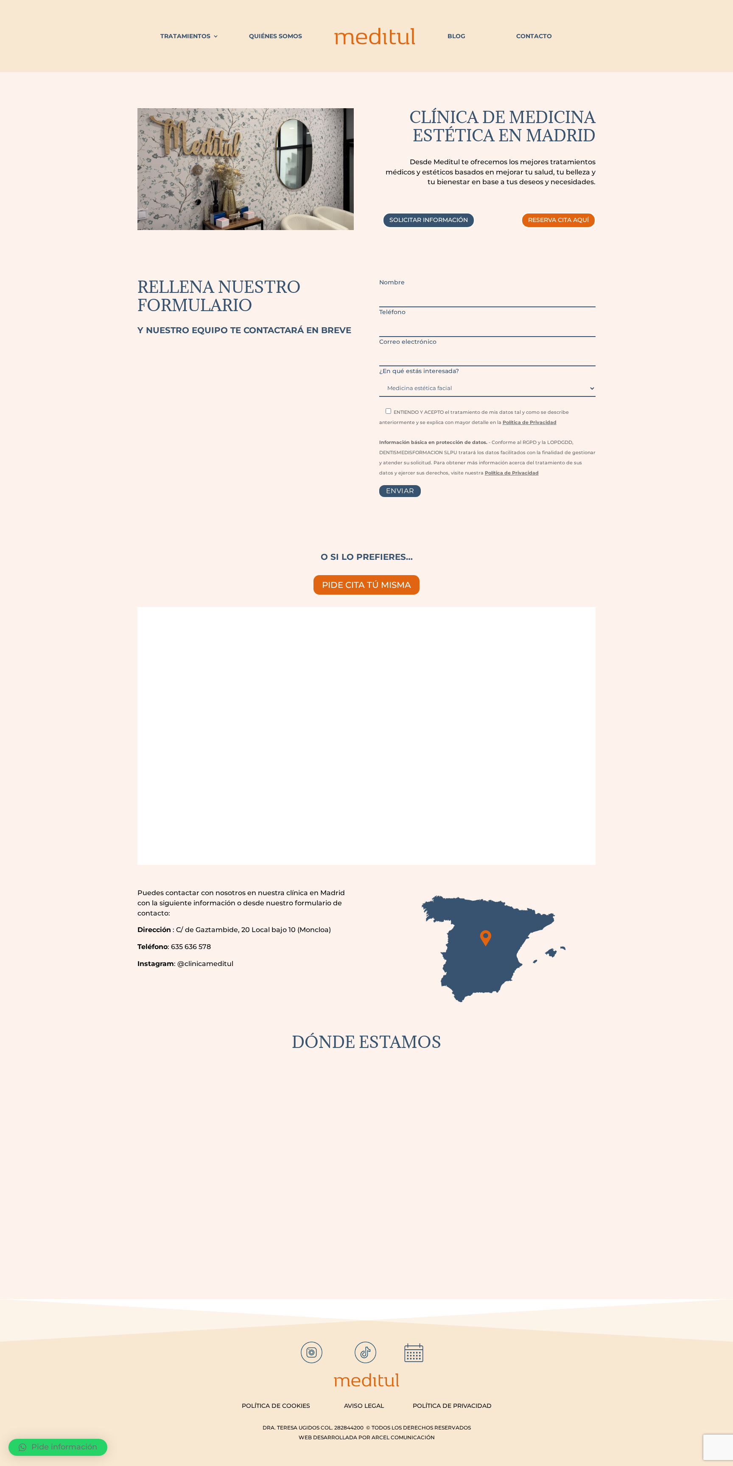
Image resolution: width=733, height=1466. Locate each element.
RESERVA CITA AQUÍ (558, 220)
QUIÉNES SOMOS (275, 36)
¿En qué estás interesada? (419, 371)
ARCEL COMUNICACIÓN (403, 1437)
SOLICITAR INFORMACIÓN (428, 220)
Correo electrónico (407, 341)
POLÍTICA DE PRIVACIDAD (452, 1406)
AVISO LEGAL (364, 1406)
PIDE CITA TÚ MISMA (366, 585)
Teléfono (392, 312)
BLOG (456, 36)
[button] (57, 1447)
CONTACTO (534, 36)
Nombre (392, 282)
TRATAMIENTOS (185, 36)
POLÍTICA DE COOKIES (276, 1406)
